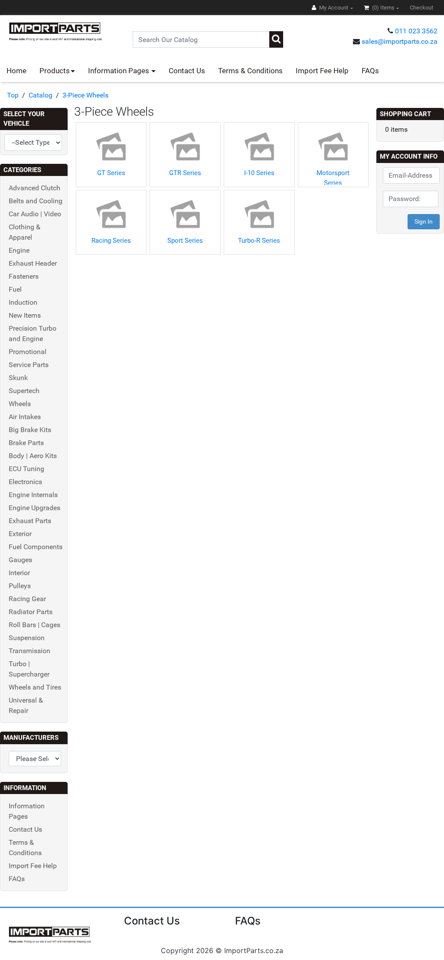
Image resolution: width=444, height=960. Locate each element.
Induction (23, 302)
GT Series (111, 173)
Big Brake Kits (30, 430)
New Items (25, 315)
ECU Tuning (26, 469)
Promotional (27, 352)
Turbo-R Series (259, 240)
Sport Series (185, 240)
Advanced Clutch (34, 188)
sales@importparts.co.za (399, 41)
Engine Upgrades (34, 508)
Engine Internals (33, 495)
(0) (383, 7)
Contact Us (187, 70)
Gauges (20, 560)
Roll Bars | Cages (34, 625)
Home (16, 70)
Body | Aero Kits (33, 456)
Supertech (24, 391)
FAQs (370, 70)
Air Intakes (25, 417)
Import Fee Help (322, 70)
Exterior (20, 534)
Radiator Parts (30, 612)
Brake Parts (26, 443)
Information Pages (119, 70)
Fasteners (24, 276)
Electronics (25, 482)
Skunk (18, 378)
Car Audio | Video (35, 214)
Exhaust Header (33, 263)
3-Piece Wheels (85, 95)
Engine (19, 250)
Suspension (27, 638)
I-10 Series (259, 173)
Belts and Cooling (35, 201)
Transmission (29, 651)
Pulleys (20, 586)
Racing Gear (27, 599)
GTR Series (185, 173)
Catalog (40, 95)
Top (13, 95)
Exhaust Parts (30, 521)
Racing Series (111, 240)
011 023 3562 (416, 31)
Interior (19, 573)
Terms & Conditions (250, 70)
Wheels (20, 404)
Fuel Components (35, 547)
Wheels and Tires (35, 687)
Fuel (15, 289)
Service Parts (29, 365)
